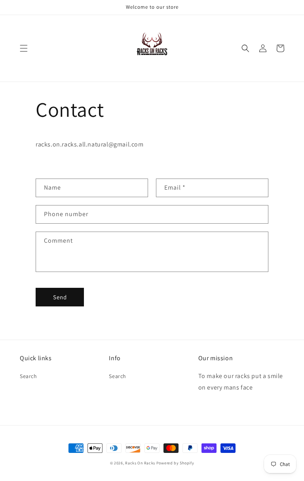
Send (60, 297)
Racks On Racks (140, 463)
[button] (23, 48)
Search (28, 376)
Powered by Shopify (175, 463)
